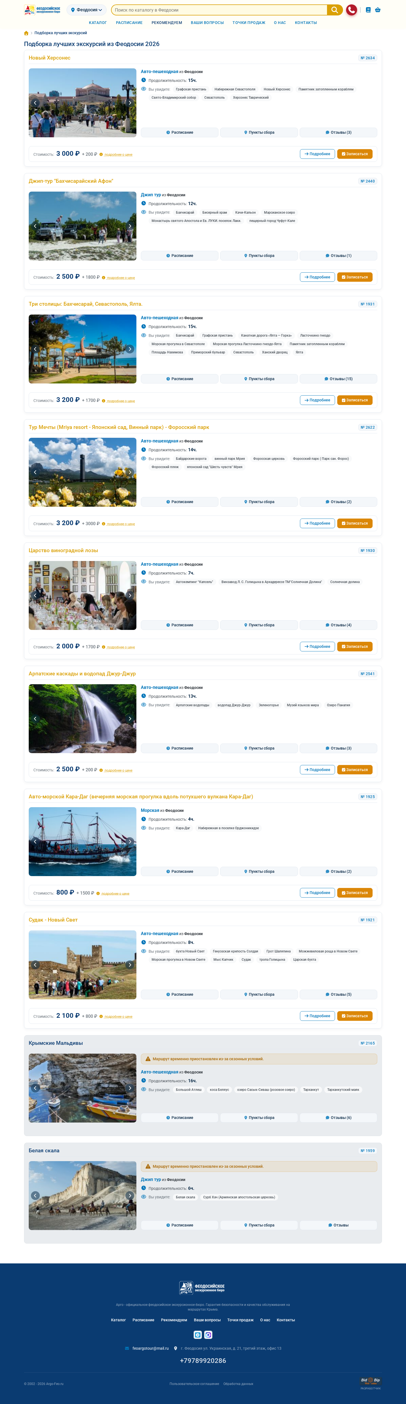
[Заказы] (368, 10)
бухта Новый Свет (190, 951)
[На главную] (43, 9)
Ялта (299, 352)
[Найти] (335, 9)
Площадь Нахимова (167, 352)
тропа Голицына (272, 960)
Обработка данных (238, 1384)
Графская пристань (191, 89)
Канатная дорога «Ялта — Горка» (266, 335)
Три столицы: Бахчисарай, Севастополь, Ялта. (86, 304)
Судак (246, 960)
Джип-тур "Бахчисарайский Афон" (71, 181)
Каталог (118, 1320)
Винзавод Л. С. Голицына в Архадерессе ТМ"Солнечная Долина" (272, 582)
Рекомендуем (174, 1320)
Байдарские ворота (191, 459)
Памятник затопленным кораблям (326, 89)
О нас (265, 1320)
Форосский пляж (165, 467)
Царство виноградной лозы (63, 550)
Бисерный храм (214, 212)
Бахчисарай (185, 212)
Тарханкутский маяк (343, 1090)
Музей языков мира (303, 705)
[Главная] (26, 33)
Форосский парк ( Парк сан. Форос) (321, 459)
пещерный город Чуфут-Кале (272, 221)
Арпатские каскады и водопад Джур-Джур (82, 673)
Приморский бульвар (208, 352)
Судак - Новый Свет (53, 920)
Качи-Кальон (245, 212)
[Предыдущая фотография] (35, 102)
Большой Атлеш (189, 1090)
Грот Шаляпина (279, 951)
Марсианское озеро (279, 212)
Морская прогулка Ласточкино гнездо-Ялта (247, 344)
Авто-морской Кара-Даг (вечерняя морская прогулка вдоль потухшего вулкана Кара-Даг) (141, 796)
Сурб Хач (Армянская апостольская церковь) (239, 1197)
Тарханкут (311, 1090)
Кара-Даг (183, 828)
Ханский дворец (275, 352)
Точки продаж (240, 1320)
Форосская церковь (269, 459)
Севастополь (214, 98)
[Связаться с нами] (351, 9)
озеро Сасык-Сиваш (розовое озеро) (266, 1090)
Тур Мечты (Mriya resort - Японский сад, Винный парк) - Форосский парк (119, 427)
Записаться (357, 154)
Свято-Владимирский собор (174, 98)
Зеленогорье (269, 705)
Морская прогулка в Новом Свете (178, 960)
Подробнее (320, 154)
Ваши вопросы (207, 1320)
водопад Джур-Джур (234, 705)
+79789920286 (203, 1361)
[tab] (179, 132)
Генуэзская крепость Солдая (235, 951)
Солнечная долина (345, 582)
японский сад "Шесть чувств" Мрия (214, 467)
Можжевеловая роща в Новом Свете (328, 951)
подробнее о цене (118, 154)
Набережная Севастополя (235, 89)
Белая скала (44, 1150)
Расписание (143, 1320)
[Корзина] (378, 10)
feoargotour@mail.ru (150, 1348)
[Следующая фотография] (129, 102)
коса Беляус (219, 1090)
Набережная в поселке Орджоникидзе (228, 828)
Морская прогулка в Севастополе (178, 344)
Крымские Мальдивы (56, 1043)
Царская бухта (304, 960)
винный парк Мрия (230, 459)
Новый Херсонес (49, 58)
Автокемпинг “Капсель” (194, 582)
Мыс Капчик (223, 960)
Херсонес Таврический (251, 98)
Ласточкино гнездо (315, 335)
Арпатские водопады (192, 705)
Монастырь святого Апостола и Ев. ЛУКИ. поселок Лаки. (196, 221)
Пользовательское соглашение (194, 1384)
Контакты (286, 1320)
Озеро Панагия (338, 705)
